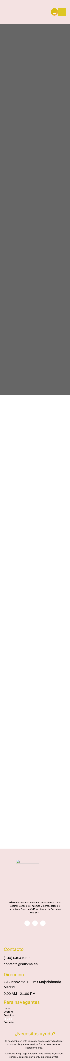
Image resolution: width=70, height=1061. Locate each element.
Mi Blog (8, 1018)
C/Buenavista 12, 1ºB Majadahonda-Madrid (33, 984)
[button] (34, 1015)
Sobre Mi (8, 1011)
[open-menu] (62, 12)
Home (7, 1008)
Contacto (9, 1022)
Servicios (9, 1015)
